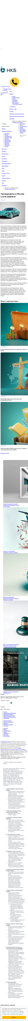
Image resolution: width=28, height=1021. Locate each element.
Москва (3, 128)
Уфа (3, 183)
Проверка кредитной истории (16, 113)
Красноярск (4, 161)
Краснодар (4, 158)
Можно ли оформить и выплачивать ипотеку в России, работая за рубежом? (11, 598)
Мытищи (7, 144)
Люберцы (7, 142)
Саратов (4, 180)
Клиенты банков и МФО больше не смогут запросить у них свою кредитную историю (14, 449)
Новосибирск (5, 166)
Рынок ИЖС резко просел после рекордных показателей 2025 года (11, 399)
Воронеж (4, 151)
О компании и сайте (5, 741)
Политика (14, 101)
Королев (7, 138)
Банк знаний (15, 102)
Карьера (11, 111)
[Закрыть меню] (1, 95)
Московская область (7, 131)
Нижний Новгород (6, 163)
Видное (6, 134)
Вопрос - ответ (13, 109)
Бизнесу (5, 90)
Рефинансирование (8, 714)
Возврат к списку (5, 453)
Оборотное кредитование (9, 713)
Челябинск (4, 185)
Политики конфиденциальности (12, 1012)
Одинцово (7, 145)
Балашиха (7, 133)
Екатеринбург (5, 153)
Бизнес (14, 99)
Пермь (3, 170)
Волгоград (4, 149)
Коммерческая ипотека (9, 715)
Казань (3, 156)
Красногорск (8, 141)
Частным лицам (7, 88)
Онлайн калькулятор (17, 122)
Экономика (15, 100)
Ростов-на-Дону (6, 173)
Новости (11, 94)
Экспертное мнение (17, 104)
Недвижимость (16, 97)
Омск (3, 168)
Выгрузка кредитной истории (16, 116)
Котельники (7, 140)
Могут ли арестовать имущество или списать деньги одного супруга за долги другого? (11, 646)
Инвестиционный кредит (9, 717)
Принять (14, 1017)
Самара (3, 175)
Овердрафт (6, 718)
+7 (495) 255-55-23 (5, 708)
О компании (12, 106)
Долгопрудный (8, 137)
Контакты (11, 118)
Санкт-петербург (6, 178)
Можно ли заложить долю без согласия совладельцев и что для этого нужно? (11, 505)
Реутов (6, 146)
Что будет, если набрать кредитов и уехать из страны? (10, 552)
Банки (13, 96)
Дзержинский (8, 136)
